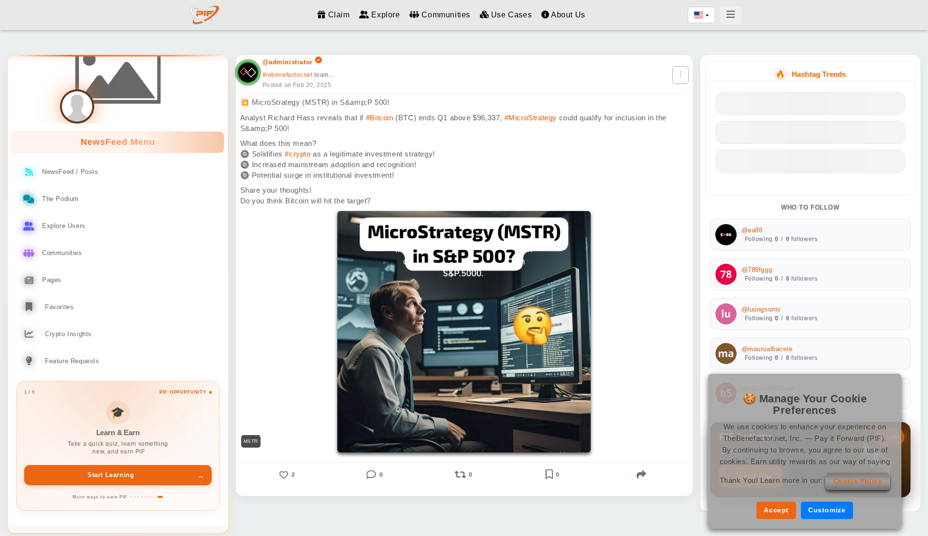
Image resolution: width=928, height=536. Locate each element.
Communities (446, 15)
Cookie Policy (858, 481)
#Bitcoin (379, 117)
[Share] (642, 475)
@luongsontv (761, 309)
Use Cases (511, 15)
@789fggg (756, 270)
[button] (287, 475)
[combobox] (701, 15)
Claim (339, 15)
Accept (776, 510)
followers (802, 239)
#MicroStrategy (531, 117)
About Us (567, 15)
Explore (385, 15)
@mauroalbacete (767, 349)
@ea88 (752, 230)
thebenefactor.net (287, 74)
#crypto (297, 154)
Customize (826, 510)
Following (762, 239)
